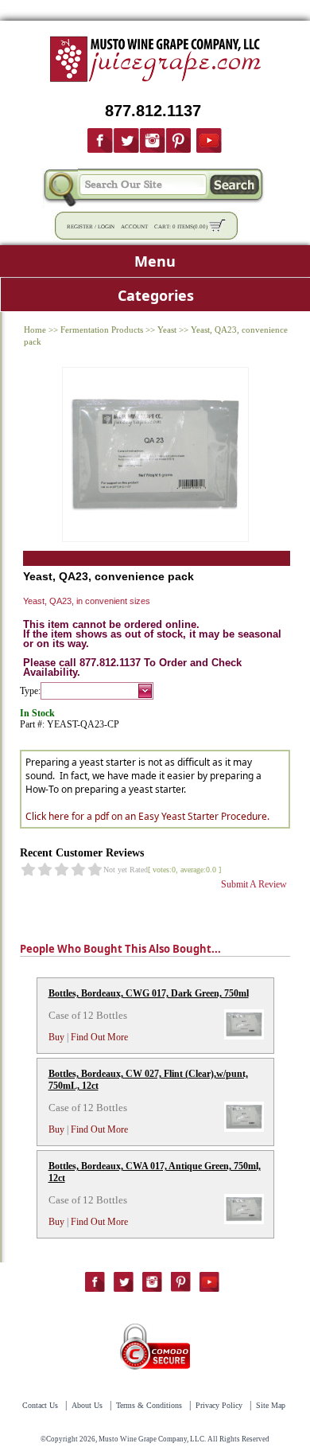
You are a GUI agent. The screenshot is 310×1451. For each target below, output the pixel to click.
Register (80, 227)
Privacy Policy (219, 1405)
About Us (87, 1405)
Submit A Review (254, 884)
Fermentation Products (101, 329)
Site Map (270, 1405)
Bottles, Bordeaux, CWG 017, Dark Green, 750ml (148, 993)
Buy (56, 1037)
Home (35, 329)
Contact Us (40, 1405)
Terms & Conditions (149, 1405)
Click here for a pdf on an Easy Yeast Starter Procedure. (147, 816)
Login (106, 227)
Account (134, 227)
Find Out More (99, 1037)
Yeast (166, 329)
